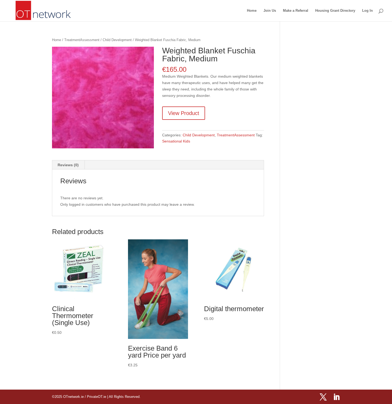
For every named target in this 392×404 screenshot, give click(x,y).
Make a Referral (295, 11)
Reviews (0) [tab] (68, 165)
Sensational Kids (176, 141)
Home (252, 11)
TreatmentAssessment (81, 40)
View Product (183, 113)
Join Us (269, 11)
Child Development (117, 40)
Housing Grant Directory (335, 11)
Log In (367, 11)
